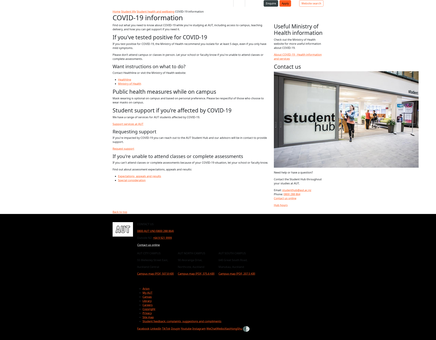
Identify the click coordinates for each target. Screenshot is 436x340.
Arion (146, 289)
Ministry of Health (129, 84)
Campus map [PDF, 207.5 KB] (237, 274)
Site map (148, 317)
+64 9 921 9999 (162, 238)
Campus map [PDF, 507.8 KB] (155, 274)
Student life (128, 11)
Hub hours (281, 205)
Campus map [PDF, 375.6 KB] (196, 274)
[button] (16, 4)
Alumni (252, 3)
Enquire (271, 3)
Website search (311, 3)
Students (225, 3)
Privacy (147, 313)
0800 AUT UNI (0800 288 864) (155, 231)
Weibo (220, 328)
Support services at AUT (128, 124)
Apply (285, 3)
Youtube (186, 328)
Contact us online (285, 198)
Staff (239, 3)
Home (116, 11)
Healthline (124, 79)
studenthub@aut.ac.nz (296, 190)
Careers (148, 305)
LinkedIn (155, 328)
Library (147, 301)
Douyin (175, 328)
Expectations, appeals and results (139, 176)
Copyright (149, 309)
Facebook (143, 328)
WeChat (211, 328)
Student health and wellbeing (155, 11)
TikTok (166, 328)
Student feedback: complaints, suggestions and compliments (182, 321)
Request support (123, 149)
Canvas (147, 297)
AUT (6, 4)
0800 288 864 (292, 194)
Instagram (199, 328)
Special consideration (132, 180)
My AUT (147, 293)
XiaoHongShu (233, 328)
